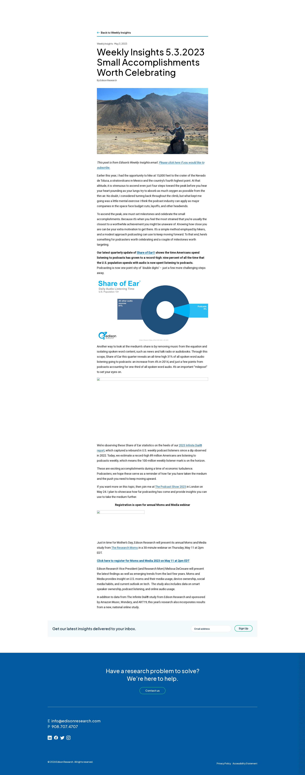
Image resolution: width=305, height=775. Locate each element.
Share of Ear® (146, 253)
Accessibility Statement (245, 763)
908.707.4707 (65, 726)
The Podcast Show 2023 (170, 487)
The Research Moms (124, 548)
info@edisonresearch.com (76, 720)
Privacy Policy (224, 763)
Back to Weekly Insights (116, 32)
